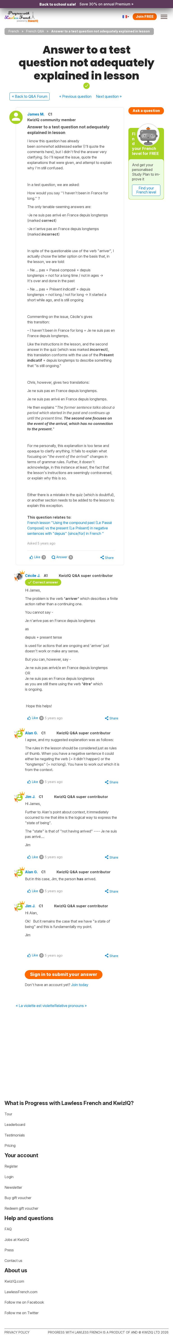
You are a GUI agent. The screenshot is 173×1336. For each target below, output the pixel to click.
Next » (109, 96)
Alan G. (31, 733)
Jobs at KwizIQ (17, 1239)
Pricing (10, 1145)
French (14, 31)
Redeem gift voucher (21, 1208)
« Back (29, 96)
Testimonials (15, 1135)
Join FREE (145, 16)
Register (11, 1166)
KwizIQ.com (14, 1281)
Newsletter (13, 1187)
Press (9, 1250)
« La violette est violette (35, 1006)
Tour (8, 1114)
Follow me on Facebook (24, 1302)
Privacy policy (17, 1332)
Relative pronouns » (70, 1006)
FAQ (8, 1229)
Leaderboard (15, 1124)
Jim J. (30, 796)
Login (9, 1177)
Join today (79, 984)
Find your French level (146, 190)
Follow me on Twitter (22, 1313)
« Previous (75, 96)
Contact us (13, 1260)
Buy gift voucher (18, 1197)
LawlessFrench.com (21, 1292)
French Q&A (35, 31)
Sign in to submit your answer (63, 974)
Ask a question (146, 110)
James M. (36, 114)
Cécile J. (32, 575)
